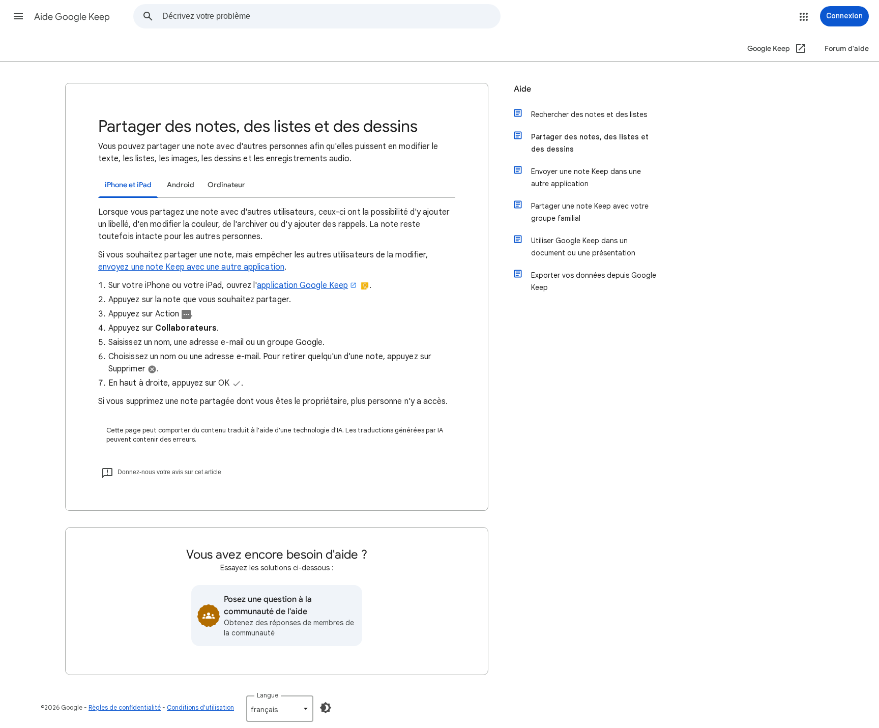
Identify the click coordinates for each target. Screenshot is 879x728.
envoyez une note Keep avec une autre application (191, 267)
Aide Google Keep (72, 16)
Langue (267, 695)
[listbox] (279, 708)
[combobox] (331, 16)
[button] (18, 16)
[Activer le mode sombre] (325, 707)
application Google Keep (302, 285)
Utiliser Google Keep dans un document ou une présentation (583, 246)
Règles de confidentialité (125, 707)
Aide (522, 89)
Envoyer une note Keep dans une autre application (586, 177)
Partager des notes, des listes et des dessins (590, 143)
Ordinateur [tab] (226, 185)
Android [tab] (180, 185)
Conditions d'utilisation (200, 707)
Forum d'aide (847, 48)
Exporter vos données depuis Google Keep (593, 281)
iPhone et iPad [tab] (128, 185)
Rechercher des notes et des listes (589, 114)
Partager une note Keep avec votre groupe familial (590, 212)
